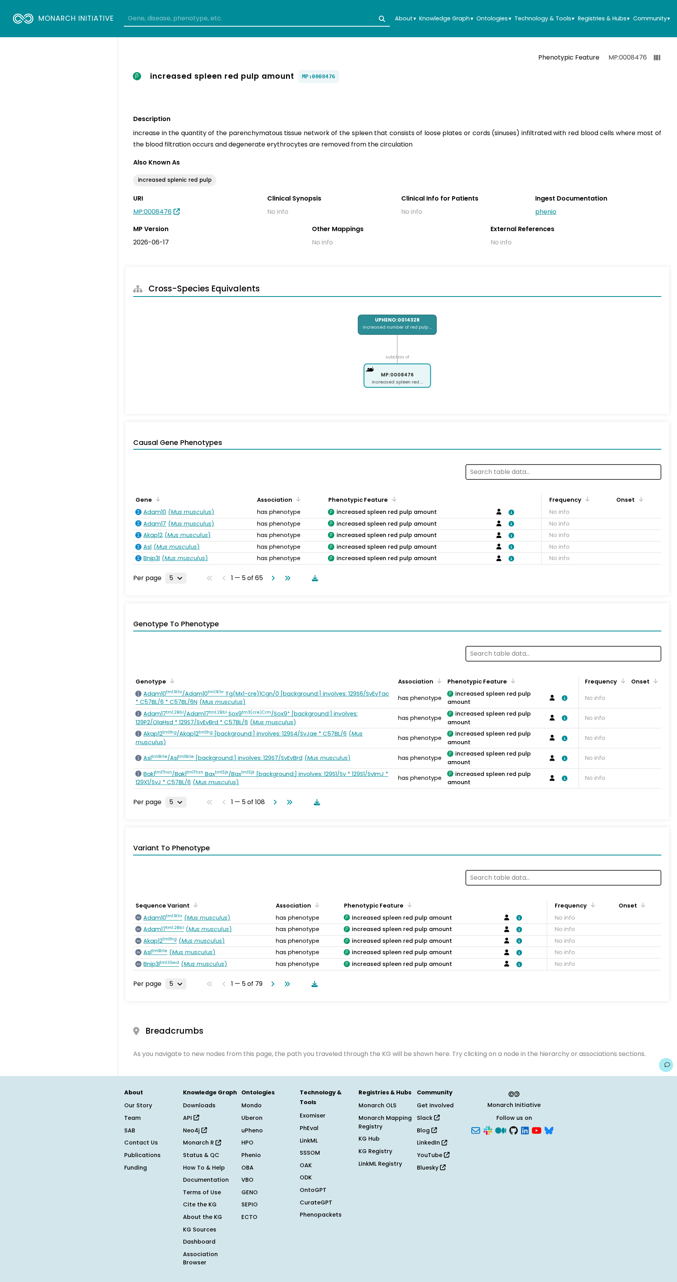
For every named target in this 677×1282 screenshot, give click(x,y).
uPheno (252, 1130)
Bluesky (428, 1168)
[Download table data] (313, 578)
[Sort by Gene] (156, 499)
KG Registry (375, 1151)
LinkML (309, 1141)
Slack (425, 1118)
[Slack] (487, 1129)
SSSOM (310, 1153)
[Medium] (500, 1129)
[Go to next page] (271, 578)
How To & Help (204, 1168)
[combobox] (257, 19)
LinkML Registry (380, 1164)
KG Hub (369, 1139)
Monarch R (199, 1142)
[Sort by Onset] (639, 499)
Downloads (199, 1105)
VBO (247, 1180)
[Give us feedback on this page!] (666, 1065)
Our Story (138, 1105)
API (188, 1118)
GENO (249, 1192)
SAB (129, 1130)
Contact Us (141, 1142)
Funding (135, 1168)
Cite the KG (200, 1204)
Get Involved (435, 1105)
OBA (247, 1168)
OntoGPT (313, 1190)
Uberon (251, 1118)
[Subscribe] (475, 1129)
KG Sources (199, 1229)
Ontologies (493, 18)
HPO (247, 1142)
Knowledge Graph (446, 18)
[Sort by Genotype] (171, 681)
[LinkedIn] (525, 1129)
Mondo (251, 1105)
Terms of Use (202, 1192)
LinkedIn (429, 1142)
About (405, 18)
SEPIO (249, 1204)
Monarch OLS (377, 1105)
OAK (306, 1165)
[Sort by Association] (297, 499)
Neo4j (192, 1130)
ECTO (249, 1217)
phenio (545, 211)
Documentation (206, 1180)
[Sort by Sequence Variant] (194, 905)
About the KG (202, 1217)
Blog (424, 1130)
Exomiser (313, 1115)
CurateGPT (316, 1202)
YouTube (430, 1155)
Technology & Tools (544, 18)
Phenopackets (321, 1215)
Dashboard (199, 1242)
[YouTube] (536, 1129)
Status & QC (201, 1155)
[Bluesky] (549, 1129)
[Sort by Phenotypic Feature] (392, 499)
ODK (306, 1177)
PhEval (309, 1128)
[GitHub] (513, 1129)
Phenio (251, 1155)
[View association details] (509, 512)
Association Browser (200, 1258)
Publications (142, 1155)
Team (132, 1118)
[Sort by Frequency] (586, 499)
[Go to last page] (286, 578)
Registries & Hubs (604, 18)
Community (651, 18)
